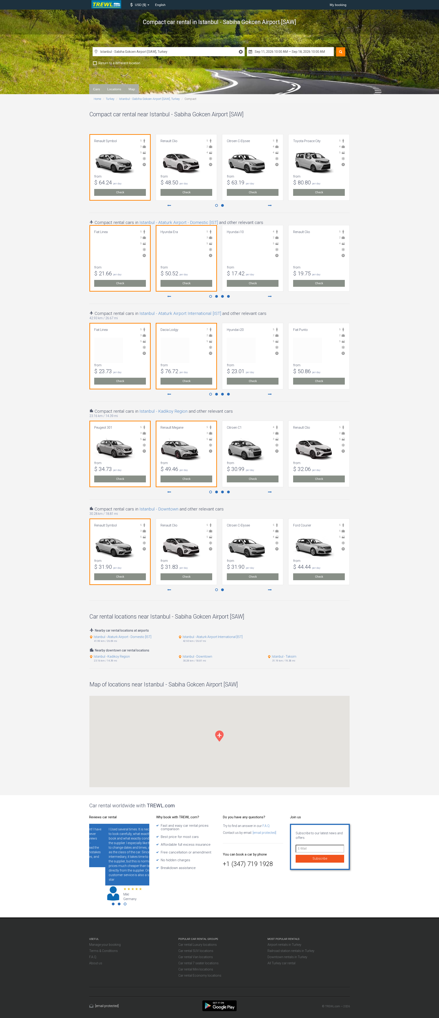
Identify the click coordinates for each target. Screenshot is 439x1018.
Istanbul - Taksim (284, 656)
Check (120, 192)
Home (97, 99)
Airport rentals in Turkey (284, 944)
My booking (338, 5)
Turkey (110, 99)
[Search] (340, 51)
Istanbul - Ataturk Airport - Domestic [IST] (178, 222)
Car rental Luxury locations (197, 944)
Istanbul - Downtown (158, 509)
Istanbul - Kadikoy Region (163, 411)
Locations (114, 89)
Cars (96, 89)
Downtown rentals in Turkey (287, 957)
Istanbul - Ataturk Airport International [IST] (180, 313)
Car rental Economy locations (199, 975)
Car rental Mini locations (195, 969)
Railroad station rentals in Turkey (291, 951)
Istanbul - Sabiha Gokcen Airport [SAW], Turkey (149, 99)
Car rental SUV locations (195, 951)
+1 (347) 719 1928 (248, 864)
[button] (140, 4)
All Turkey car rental (281, 963)
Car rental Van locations (195, 957)
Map (131, 89)
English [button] (160, 5)
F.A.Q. (266, 826)
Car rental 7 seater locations (198, 963)
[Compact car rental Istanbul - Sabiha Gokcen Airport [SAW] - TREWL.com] (219, 1005)
